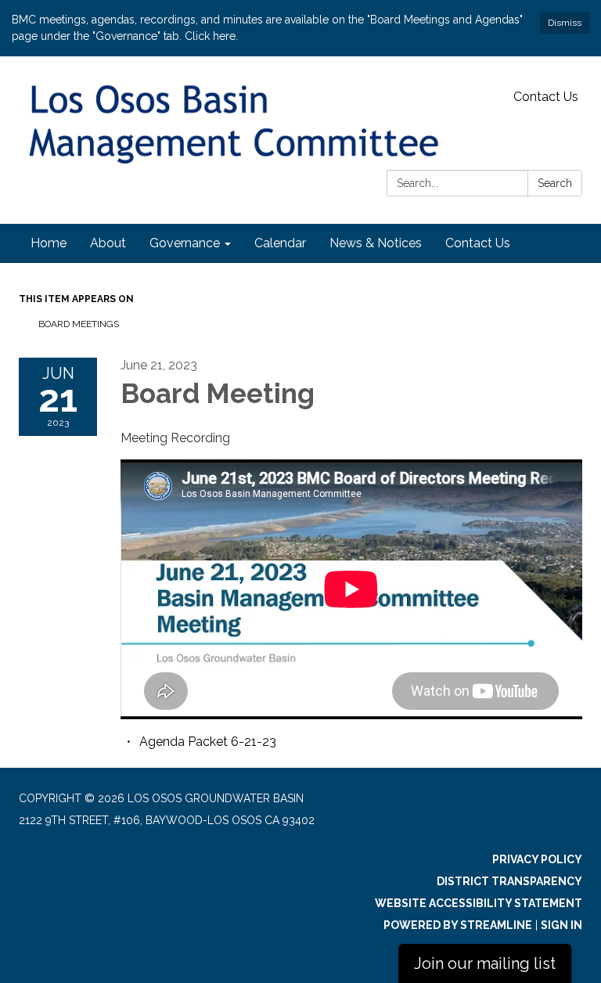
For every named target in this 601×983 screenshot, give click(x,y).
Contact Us (545, 96)
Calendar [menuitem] (280, 243)
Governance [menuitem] (184, 243)
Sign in (561, 925)
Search (555, 183)
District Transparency (509, 881)
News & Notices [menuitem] (375, 243)
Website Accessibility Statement (478, 903)
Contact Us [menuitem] (477, 243)
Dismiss (564, 22)
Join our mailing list (485, 963)
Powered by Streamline (457, 925)
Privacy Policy (537, 859)
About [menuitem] (108, 243)
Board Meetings (78, 324)
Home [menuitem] (49, 243)
